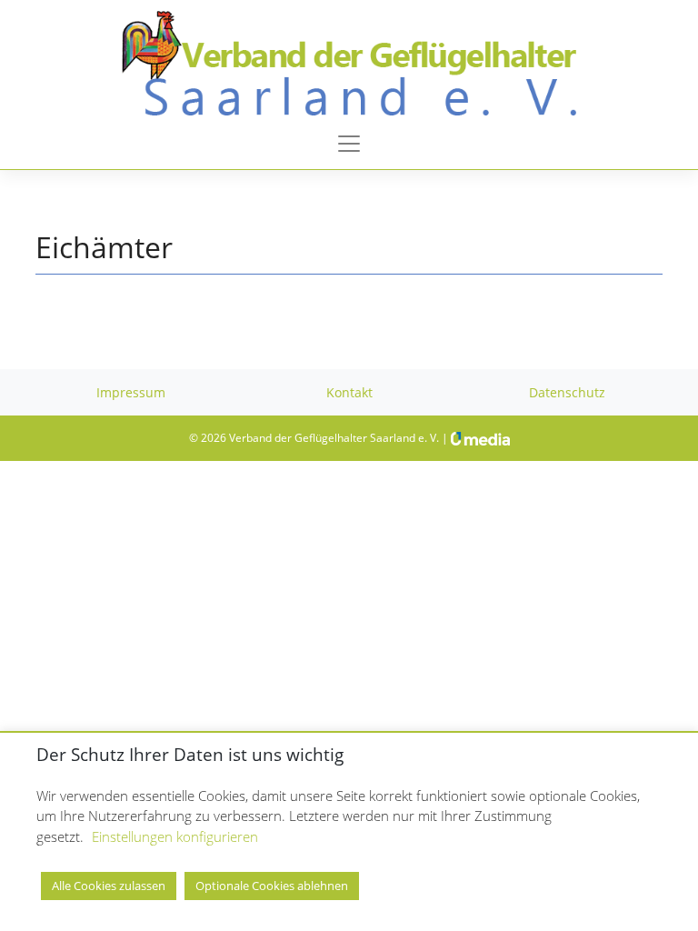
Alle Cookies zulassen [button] (108, 885)
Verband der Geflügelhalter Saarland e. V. (334, 437)
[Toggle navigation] (349, 143)
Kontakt (349, 392)
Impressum (130, 392)
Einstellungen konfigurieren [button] (175, 836)
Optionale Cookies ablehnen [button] (271, 885)
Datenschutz (567, 392)
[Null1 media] (480, 437)
